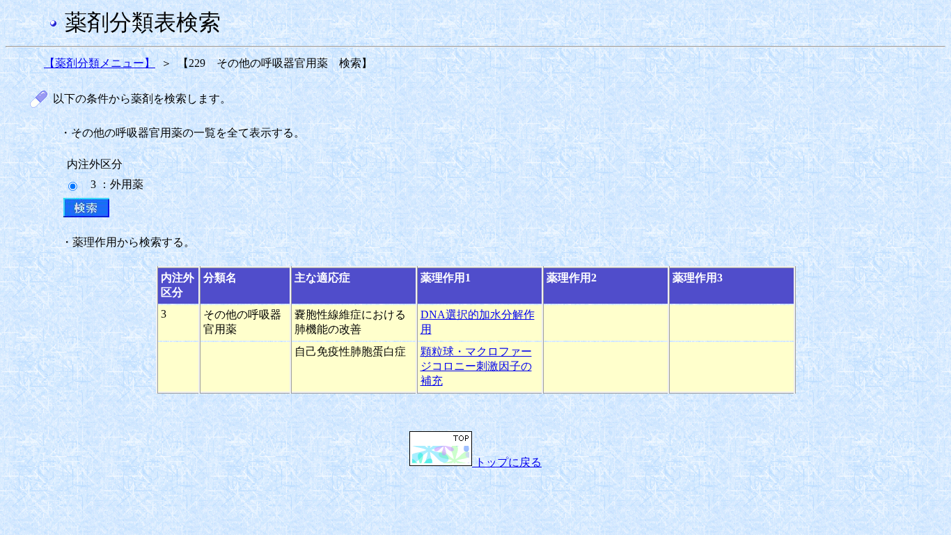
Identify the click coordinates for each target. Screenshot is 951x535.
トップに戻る (507, 462)
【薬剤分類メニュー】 (99, 63)
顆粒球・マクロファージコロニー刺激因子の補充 (476, 366)
